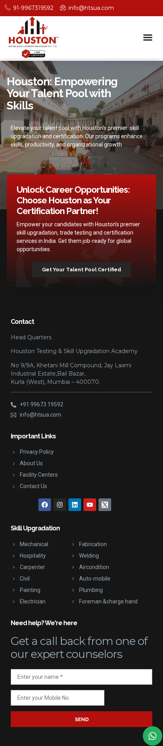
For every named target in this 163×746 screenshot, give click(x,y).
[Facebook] (44, 504)
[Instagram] (59, 504)
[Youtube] (89, 504)
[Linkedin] (74, 504)
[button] (147, 37)
